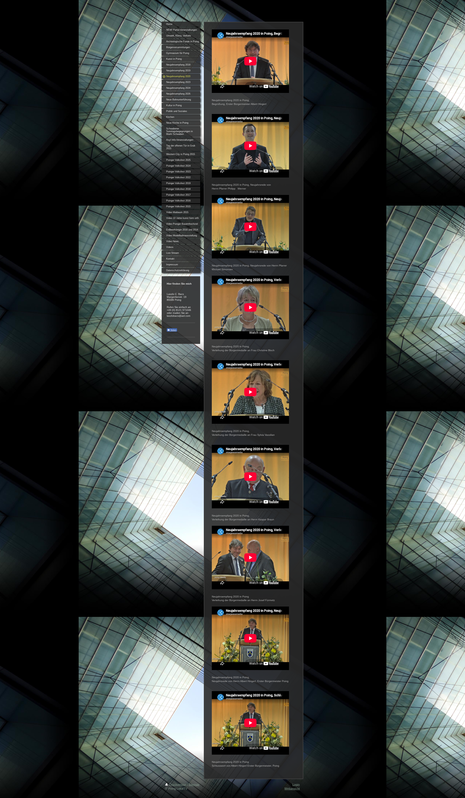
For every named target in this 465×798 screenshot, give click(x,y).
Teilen (173, 330)
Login (296, 784)
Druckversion (178, 784)
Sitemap (194, 784)
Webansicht (292, 788)
